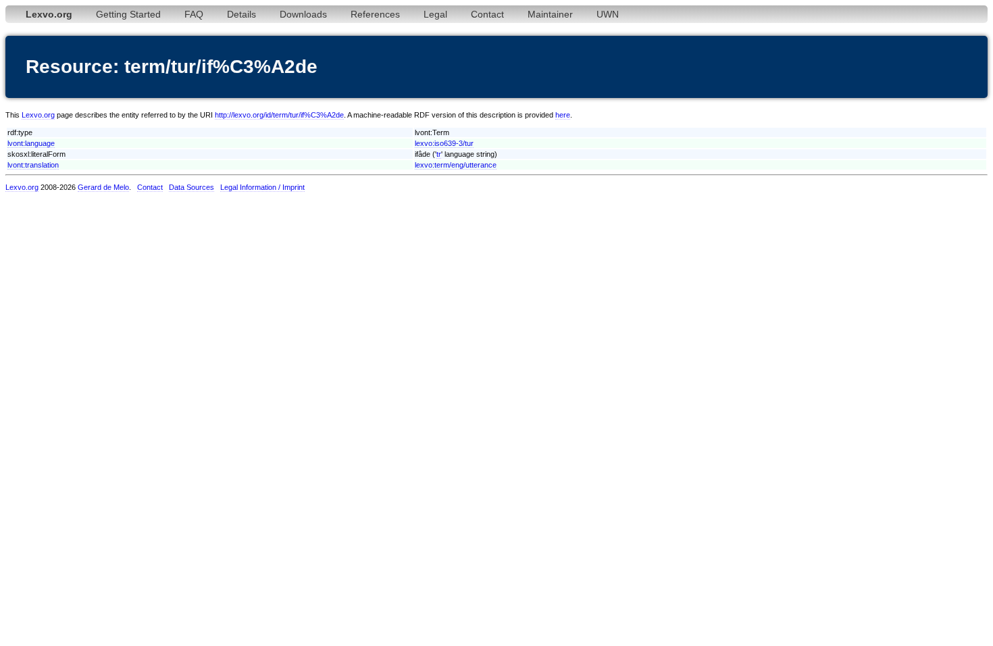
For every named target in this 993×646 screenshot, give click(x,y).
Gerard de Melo (103, 187)
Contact (487, 14)
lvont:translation (33, 165)
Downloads (303, 14)
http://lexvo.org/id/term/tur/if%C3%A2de (279, 115)
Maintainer (550, 14)
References (375, 14)
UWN (607, 14)
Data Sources (191, 187)
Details (241, 14)
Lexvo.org (38, 115)
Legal (435, 14)
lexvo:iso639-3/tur (444, 143)
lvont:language (31, 143)
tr (438, 154)
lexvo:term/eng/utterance (455, 165)
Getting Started (128, 14)
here (562, 115)
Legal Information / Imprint (262, 187)
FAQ (193, 14)
